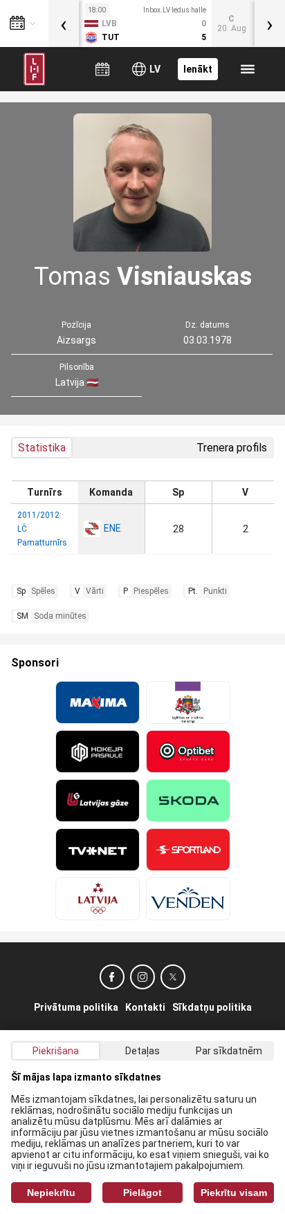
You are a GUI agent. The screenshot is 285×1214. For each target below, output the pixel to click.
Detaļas (142, 1050)
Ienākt (197, 69)
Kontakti (145, 1007)
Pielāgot (142, 1192)
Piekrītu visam (234, 1192)
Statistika (42, 447)
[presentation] (63, 23)
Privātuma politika (76, 1007)
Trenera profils (231, 447)
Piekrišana (56, 1050)
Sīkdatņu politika (212, 1007)
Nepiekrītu (51, 1192)
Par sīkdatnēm (229, 1050)
